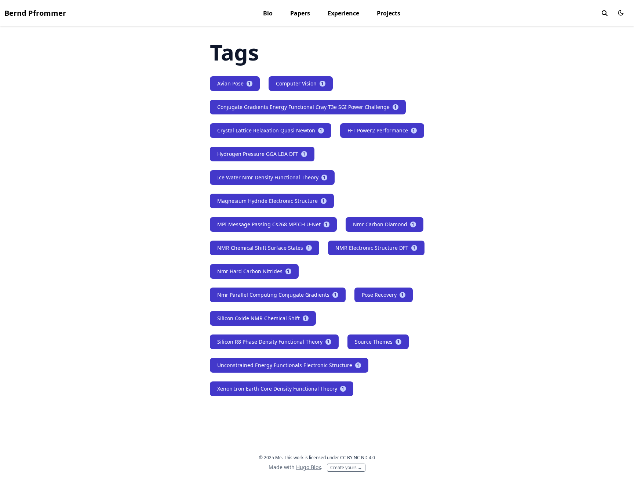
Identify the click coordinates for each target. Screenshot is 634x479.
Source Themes (377, 341)
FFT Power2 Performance (381, 130)
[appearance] (620, 13)
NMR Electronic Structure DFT (375, 247)
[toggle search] (604, 13)
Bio (268, 13)
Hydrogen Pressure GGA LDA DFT (261, 153)
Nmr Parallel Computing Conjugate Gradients (277, 294)
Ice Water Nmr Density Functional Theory (271, 177)
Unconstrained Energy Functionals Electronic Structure (288, 365)
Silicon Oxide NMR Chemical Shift (262, 318)
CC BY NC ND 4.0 (357, 457)
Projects (388, 13)
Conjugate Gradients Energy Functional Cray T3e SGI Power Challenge (307, 106)
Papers (300, 13)
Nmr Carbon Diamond (384, 224)
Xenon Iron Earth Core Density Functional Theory (281, 388)
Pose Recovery (383, 294)
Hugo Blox (308, 467)
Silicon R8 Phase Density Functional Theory (273, 341)
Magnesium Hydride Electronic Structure (271, 200)
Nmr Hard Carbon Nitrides (253, 271)
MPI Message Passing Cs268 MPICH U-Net (272, 224)
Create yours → (346, 467)
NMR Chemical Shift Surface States (263, 247)
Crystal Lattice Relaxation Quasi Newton (270, 130)
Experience (343, 13)
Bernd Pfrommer (35, 13)
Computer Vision (300, 83)
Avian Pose (234, 83)
